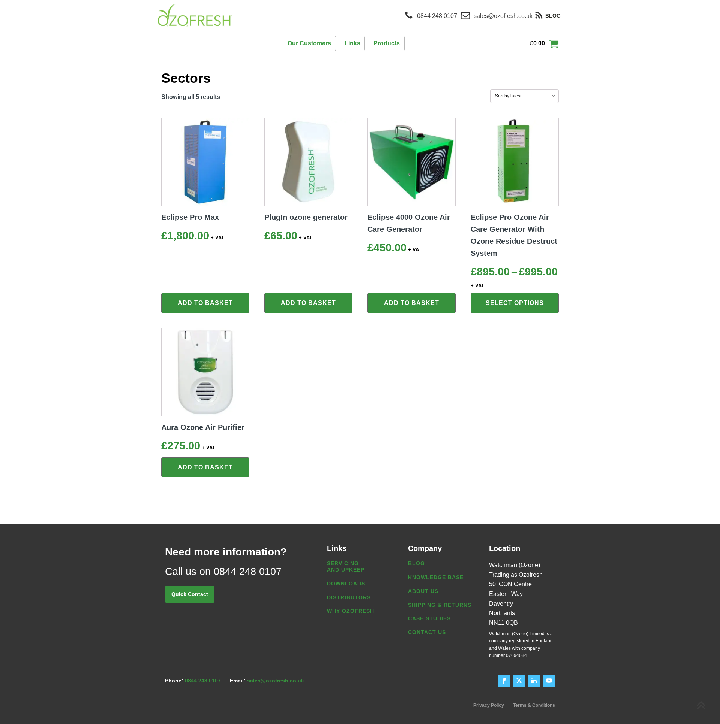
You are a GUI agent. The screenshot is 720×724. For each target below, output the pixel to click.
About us (423, 591)
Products (387, 43)
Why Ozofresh (350, 611)
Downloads (346, 584)
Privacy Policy (488, 705)
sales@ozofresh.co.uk (275, 681)
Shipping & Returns (439, 605)
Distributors (349, 597)
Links (352, 43)
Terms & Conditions (534, 705)
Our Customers (309, 43)
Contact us (427, 632)
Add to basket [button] (205, 303)
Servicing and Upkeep (345, 566)
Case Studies (429, 618)
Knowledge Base (436, 577)
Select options (515, 303)
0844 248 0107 (203, 681)
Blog (416, 563)
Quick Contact (189, 594)
